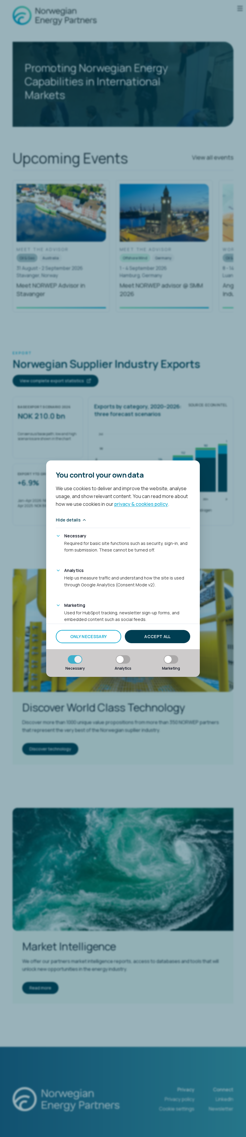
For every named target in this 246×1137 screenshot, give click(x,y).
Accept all (157, 636)
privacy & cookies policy (141, 504)
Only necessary (88, 636)
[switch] (75, 659)
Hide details (68, 520)
